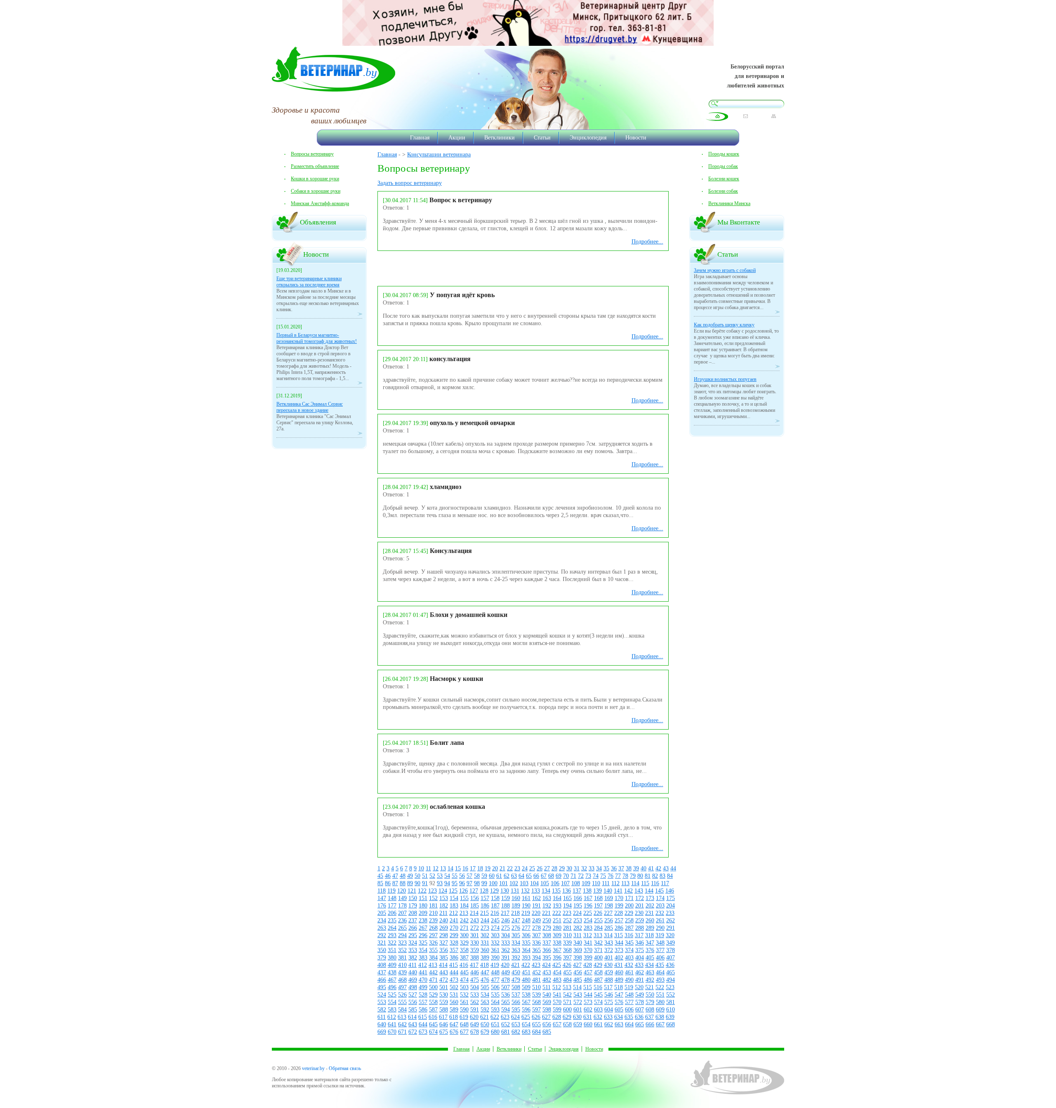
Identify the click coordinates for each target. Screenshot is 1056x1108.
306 (526, 935)
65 (529, 876)
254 (588, 920)
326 (433, 943)
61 (499, 876)
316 (629, 935)
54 (447, 876)
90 (417, 883)
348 (660, 943)
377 (660, 950)
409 (392, 965)
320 (670, 935)
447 (485, 972)
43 (666, 868)
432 (629, 965)
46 (388, 876)
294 (402, 935)
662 (608, 1024)
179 (412, 905)
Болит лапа (447, 743)
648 (464, 1024)
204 (670, 905)
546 (608, 995)
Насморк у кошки (456, 679)
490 (629, 980)
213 (464, 913)
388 (474, 957)
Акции (456, 137)
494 (670, 980)
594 (505, 1009)
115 (645, 883)
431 (618, 965)
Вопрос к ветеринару (460, 200)
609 (660, 1009)
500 (433, 987)
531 (454, 995)
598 (546, 1009)
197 (598, 905)
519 (629, 987)
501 (443, 987)
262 (670, 920)
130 (504, 891)
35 (606, 868)
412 (422, 965)
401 (608, 957)
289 (650, 928)
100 (493, 883)
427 (577, 965)
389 (485, 957)
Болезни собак (723, 191)
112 (615, 883)
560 (454, 1002)
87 (395, 883)
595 (516, 1009)
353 (412, 950)
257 (619, 920)
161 (526, 898)
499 (423, 987)
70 (566, 876)
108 (575, 883)
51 (425, 876)
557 (423, 1002)
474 (464, 980)
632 (598, 1017)
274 (495, 928)
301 (474, 935)
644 (423, 1024)
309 (557, 935)
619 (464, 1017)
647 (454, 1024)
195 (577, 905)
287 (629, 928)
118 (381, 891)
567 (526, 1002)
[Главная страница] (717, 116)
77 (618, 876)
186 (485, 905)
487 (598, 980)
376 (650, 950)
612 (391, 1017)
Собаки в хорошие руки (315, 191)
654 (526, 1024)
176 (381, 905)
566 (516, 1002)
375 (639, 950)
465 (670, 972)
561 (464, 1002)
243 (474, 920)
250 (546, 920)
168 (598, 898)
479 (516, 980)
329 (464, 943)
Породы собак (723, 166)
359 (474, 950)
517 (608, 987)
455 (567, 972)
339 (567, 943)
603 (598, 1009)
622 (494, 1017)
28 (554, 868)
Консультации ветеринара (439, 154)
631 (587, 1017)
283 (588, 928)
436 (670, 965)
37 (621, 868)
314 (608, 935)
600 (567, 1009)
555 (402, 1002)
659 (577, 1024)
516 (598, 987)
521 (649, 987)
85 (380, 883)
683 (526, 1032)
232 (659, 913)
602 (588, 1009)
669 (381, 1032)
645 (433, 1024)
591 (474, 1009)
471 (433, 980)
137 (577, 891)
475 (474, 980)
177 (392, 905)
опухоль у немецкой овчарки (472, 423)
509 (526, 987)
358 (464, 950)
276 (516, 928)
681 (505, 1032)
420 (505, 965)
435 (659, 965)
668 (670, 1024)
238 (423, 920)
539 (536, 995)
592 (485, 1009)
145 (659, 891)
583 (392, 1009)
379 (381, 957)
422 (525, 965)
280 (557, 928)
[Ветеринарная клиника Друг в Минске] (528, 44)
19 (487, 868)
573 (588, 1002)
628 (556, 1017)
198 (608, 905)
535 (495, 995)
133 (535, 891)
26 (539, 868)
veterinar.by (313, 1068)
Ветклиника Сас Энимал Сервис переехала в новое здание (309, 407)
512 (556, 987)
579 (650, 1002)
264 (392, 928)
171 (629, 898)
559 (443, 1002)
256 (608, 920)
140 (607, 891)
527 (412, 995)
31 (577, 868)
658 (567, 1024)
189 (516, 905)
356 (443, 950)
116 (655, 883)
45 (380, 876)
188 (505, 905)
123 (432, 891)
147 (381, 898)
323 (402, 943)
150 (412, 898)
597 (536, 1009)
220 (536, 913)
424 (546, 965)
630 (577, 1017)
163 (546, 898)
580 (660, 1002)
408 (381, 965)
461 (629, 972)
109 (586, 883)
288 (639, 928)
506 (495, 987)
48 (402, 876)
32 (584, 868)
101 (503, 883)
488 (608, 980)
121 (412, 891)
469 (412, 980)
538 (526, 995)
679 (485, 1032)
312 (587, 935)
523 (670, 987)
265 (402, 928)
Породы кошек (723, 154)
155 (464, 898)
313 (598, 935)
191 (536, 905)
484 (567, 980)
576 (619, 1002)
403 (629, 957)
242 (464, 920)
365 (536, 950)
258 (629, 920)
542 (567, 995)
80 (640, 876)
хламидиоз (445, 487)
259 (639, 920)
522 (659, 987)
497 (402, 987)
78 (625, 876)
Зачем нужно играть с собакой (725, 270)
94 (447, 883)
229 (629, 913)
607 (639, 1009)
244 (485, 920)
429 (598, 965)
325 (423, 943)
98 (477, 883)
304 (505, 935)
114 (635, 883)
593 (495, 1009)
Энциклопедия (588, 137)
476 (485, 980)
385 (443, 957)
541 (557, 995)
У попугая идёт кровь (462, 295)
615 (422, 1017)
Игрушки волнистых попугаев (725, 379)
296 (423, 935)
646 (443, 1024)
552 (670, 995)
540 (546, 995)
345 (629, 943)
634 (618, 1017)
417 (474, 965)
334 (516, 943)
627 (546, 1017)
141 (618, 891)
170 (619, 898)
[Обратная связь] (745, 116)
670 (392, 1032)
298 (443, 935)
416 (464, 965)
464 (660, 972)
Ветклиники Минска (729, 203)
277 (526, 928)
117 (665, 883)
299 (454, 935)
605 (619, 1009)
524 (381, 995)
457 (588, 972)
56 (462, 876)
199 (619, 905)
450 (516, 972)
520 (639, 987)
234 (381, 920)
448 (495, 972)
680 (495, 1032)
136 (566, 891)
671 (402, 1032)
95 (454, 883)
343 (608, 943)
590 (464, 1009)
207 (402, 913)
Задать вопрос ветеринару (409, 183)
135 (556, 891)
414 (443, 965)
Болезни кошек (723, 179)
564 (495, 1002)
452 (536, 972)
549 (639, 995)
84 (670, 876)
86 (388, 883)
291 (670, 928)
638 (659, 1017)
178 (402, 905)
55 (454, 876)
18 (480, 868)
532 (464, 995)
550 (650, 995)
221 (546, 913)
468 (402, 980)
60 (492, 876)
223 (567, 913)
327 (443, 943)
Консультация (451, 551)
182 (443, 905)
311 (577, 935)
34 (599, 868)
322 (392, 943)
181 (433, 905)
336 (536, 943)
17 (473, 868)
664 (629, 1024)
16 (465, 868)
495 (381, 987)
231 (649, 913)
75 (603, 876)
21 (502, 868)
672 (412, 1032)
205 (381, 913)
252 (567, 920)
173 (650, 898)
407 (670, 957)
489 (619, 980)
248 (526, 920)
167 (588, 898)
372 (608, 950)
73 (588, 876)
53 (440, 876)
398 (577, 957)
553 (381, 1002)
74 (596, 876)
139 (597, 891)
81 (648, 876)
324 (412, 943)
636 (639, 1017)
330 (474, 943)
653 (516, 1024)
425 (556, 965)
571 (567, 1002)
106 (555, 883)
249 (536, 920)
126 (463, 891)
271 (464, 928)
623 (505, 1017)
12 (435, 868)
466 (381, 980)
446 (474, 972)
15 (458, 868)
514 (577, 987)
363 (516, 950)
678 (474, 1032)
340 (577, 943)
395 (546, 957)
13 (443, 868)
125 (453, 891)
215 (484, 913)
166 (577, 898)
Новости (635, 137)
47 (395, 876)
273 (485, 928)
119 (391, 891)
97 (469, 883)
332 (495, 943)
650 (485, 1024)
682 (516, 1032)
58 (477, 876)
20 (495, 868)
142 (628, 891)
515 (587, 987)
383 (423, 957)
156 (474, 898)
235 (392, 920)
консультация (450, 359)
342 (598, 943)
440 (412, 972)
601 (577, 1009)
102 (513, 883)
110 (596, 883)
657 (557, 1024)
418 (484, 965)
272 (474, 928)
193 (557, 905)
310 (567, 935)
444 (454, 972)
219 (525, 913)
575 (608, 1002)
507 (505, 987)
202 (650, 905)
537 (516, 995)
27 (547, 868)
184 (464, 905)
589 (454, 1009)
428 (587, 965)
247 (516, 920)
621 (484, 1017)
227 (608, 913)
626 (536, 1017)
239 (433, 920)
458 (598, 972)
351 (392, 950)
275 (505, 928)
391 (505, 957)
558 (433, 1002)
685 (546, 1032)
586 (423, 1009)
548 (629, 995)
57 (469, 876)
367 (557, 950)
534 (485, 995)
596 (526, 1009)
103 (524, 883)
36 (614, 868)
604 (608, 1009)
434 (649, 965)
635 (629, 1017)
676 (454, 1032)
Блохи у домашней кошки (468, 615)
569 (546, 1002)
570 (557, 1002)
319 (659, 935)
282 (577, 928)
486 (588, 980)
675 (443, 1032)
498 (412, 987)
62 (506, 876)
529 (433, 995)
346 (639, 943)
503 (464, 987)
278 (536, 928)
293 (392, 935)
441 (423, 972)
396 (557, 957)
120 (401, 891)
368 (567, 950)
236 (402, 920)
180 (423, 905)
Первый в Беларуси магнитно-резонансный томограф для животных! (316, 338)
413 (433, 965)
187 (495, 905)
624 (515, 1017)
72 (581, 876)
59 (484, 876)
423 (536, 965)
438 (392, 972)
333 (505, 943)
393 (526, 957)
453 (546, 972)
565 (505, 1002)
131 (515, 891)
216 (494, 913)
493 (660, 980)
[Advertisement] (473, 267)
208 (412, 913)
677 (464, 1032)
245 (495, 920)
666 (650, 1024)
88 (402, 883)
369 (577, 950)
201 (639, 905)
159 (505, 898)
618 (453, 1017)
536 (505, 995)
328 (454, 943)
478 (505, 980)
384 (433, 957)
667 (660, 1024)
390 (495, 957)
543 (577, 995)
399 (588, 957)
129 (494, 891)
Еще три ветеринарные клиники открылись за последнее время (309, 282)
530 (443, 995)
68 (551, 876)
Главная (419, 137)
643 (412, 1024)
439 (402, 972)
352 (402, 950)
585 (412, 1009)
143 (638, 891)
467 (392, 980)
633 (608, 1017)
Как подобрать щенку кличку (724, 325)
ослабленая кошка (457, 806)
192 (546, 905)
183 (454, 905)
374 (629, 950)
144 (649, 891)
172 (639, 898)
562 (474, 1002)
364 (526, 950)
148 (392, 898)
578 (639, 1002)
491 (639, 980)
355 (433, 950)
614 (412, 1017)
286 (619, 928)
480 (526, 980)
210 (433, 913)
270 (454, 928)
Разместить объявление (315, 166)
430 (608, 965)
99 (484, 883)
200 (629, 905)
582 (381, 1009)
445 (464, 972)
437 (381, 972)
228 (618, 913)
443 (443, 972)
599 (557, 1009)
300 (464, 935)
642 (402, 1024)
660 (588, 1024)
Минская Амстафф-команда (320, 203)
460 (619, 972)
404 (639, 957)
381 (402, 957)
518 (618, 987)
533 (474, 995)
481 (536, 980)
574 (598, 1002)
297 (433, 935)
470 (423, 980)
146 (669, 891)
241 (454, 920)
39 (636, 868)
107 (565, 883)
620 (474, 1017)
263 (381, 928)
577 (629, 1002)
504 (474, 987)
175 (670, 898)
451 (526, 972)
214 (474, 913)
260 (650, 920)
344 (619, 943)
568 (536, 1002)
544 (588, 995)
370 (588, 950)
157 (485, 898)
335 (526, 943)
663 (619, 1024)
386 (454, 957)
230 (639, 913)
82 (655, 876)
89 (410, 883)
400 (598, 957)
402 (619, 957)
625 (525, 1017)
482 (546, 980)
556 (412, 1002)
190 (526, 905)
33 (591, 868)
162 (536, 898)
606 (629, 1009)
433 (639, 965)
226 (598, 913)
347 (650, 943)
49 (410, 876)
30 (569, 868)
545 (598, 995)
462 (639, 972)
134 (546, 891)
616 (433, 1017)
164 (557, 898)
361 (495, 950)
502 (454, 987)
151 (423, 898)
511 (546, 987)
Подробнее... (647, 242)
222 (556, 913)
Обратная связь (345, 1068)
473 (454, 980)
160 (516, 898)
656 (546, 1024)
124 (442, 891)
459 (608, 972)
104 (534, 883)
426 (567, 965)
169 (608, 898)
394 (536, 957)
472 (443, 980)
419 (494, 965)
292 (381, 935)
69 (558, 876)
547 (619, 995)
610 (670, 1009)
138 (587, 891)
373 (619, 950)
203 (660, 905)
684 (536, 1032)
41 (651, 868)
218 (515, 913)
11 (428, 868)
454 (557, 972)
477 (495, 980)
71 (573, 876)
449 (505, 972)
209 (423, 913)
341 (588, 943)
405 (650, 957)
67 (544, 876)
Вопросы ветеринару (312, 154)
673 (423, 1032)
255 (598, 920)
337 (546, 943)
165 (567, 898)
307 (536, 935)
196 (588, 905)
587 (433, 1009)
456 (577, 972)
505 (485, 987)
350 (381, 950)
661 (598, 1024)
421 (515, 965)
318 (649, 935)
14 (450, 868)
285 (608, 928)
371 (598, 950)
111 (606, 883)
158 (495, 898)
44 (673, 868)
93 (440, 883)
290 (660, 928)
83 (662, 876)
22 (510, 868)
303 (495, 935)
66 (536, 876)
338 (557, 943)
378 (670, 950)
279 (546, 928)
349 (670, 943)
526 (402, 995)
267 (423, 928)
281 (567, 928)
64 (521, 876)
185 (474, 905)
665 (639, 1024)
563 (485, 1002)
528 (423, 995)
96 (462, 883)
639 (670, 1017)
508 (516, 987)
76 (610, 876)
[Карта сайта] (773, 116)
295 (412, 935)
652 (505, 1024)
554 (392, 1002)
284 (598, 928)
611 (381, 1017)
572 (577, 1002)
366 (546, 950)
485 (577, 980)
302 (485, 935)
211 (443, 913)
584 (402, 1009)
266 (412, 928)
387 (464, 957)
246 (505, 920)
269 (443, 928)
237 (412, 920)
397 (567, 957)
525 (392, 995)
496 (392, 987)
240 (443, 920)
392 (516, 957)
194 (567, 905)
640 (381, 1024)
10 (421, 868)
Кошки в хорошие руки (315, 179)
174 (660, 898)
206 (392, 913)
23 (517, 868)
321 (381, 943)
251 (557, 920)
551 (660, 995)
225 (587, 913)
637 (649, 1017)
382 (412, 957)
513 (567, 987)
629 (567, 1017)
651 (495, 1024)
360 (485, 950)
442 (433, 972)
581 (670, 1002)
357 (454, 950)
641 (392, 1024)
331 (485, 943)
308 (546, 935)
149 (402, 898)
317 (639, 935)
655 (536, 1024)
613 (402, 1017)
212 (453, 913)
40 (643, 868)
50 (417, 876)
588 (443, 1009)
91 (425, 883)
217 (505, 913)
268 (433, 928)
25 (532, 868)
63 (514, 876)
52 (432, 876)
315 (618, 935)
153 (443, 898)
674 (433, 1032)
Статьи (542, 137)
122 (422, 891)
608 (650, 1009)
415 (453, 965)
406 (660, 957)
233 (670, 913)
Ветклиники (499, 137)
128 (484, 891)
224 (577, 913)
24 (525, 868)
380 (392, 957)
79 (633, 876)
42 (658, 868)
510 (536, 987)
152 (433, 898)
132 (525, 891)
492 (650, 980)
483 (557, 980)
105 (544, 883)
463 (650, 972)
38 (629, 868)
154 (454, 898)
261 (660, 920)
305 (516, 935)
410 (402, 965)
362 (505, 950)
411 (412, 965)
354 (423, 950)
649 (474, 1024)
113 (625, 883)
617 (443, 1017)
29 (562, 868)
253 (577, 920)
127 (473, 891)
